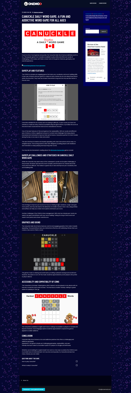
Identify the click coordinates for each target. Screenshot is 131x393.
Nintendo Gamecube (57, 150)
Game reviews (93, 3)
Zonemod (88, 14)
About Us (25, 380)
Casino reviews (102, 3)
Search (88, 28)
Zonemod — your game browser (33, 389)
